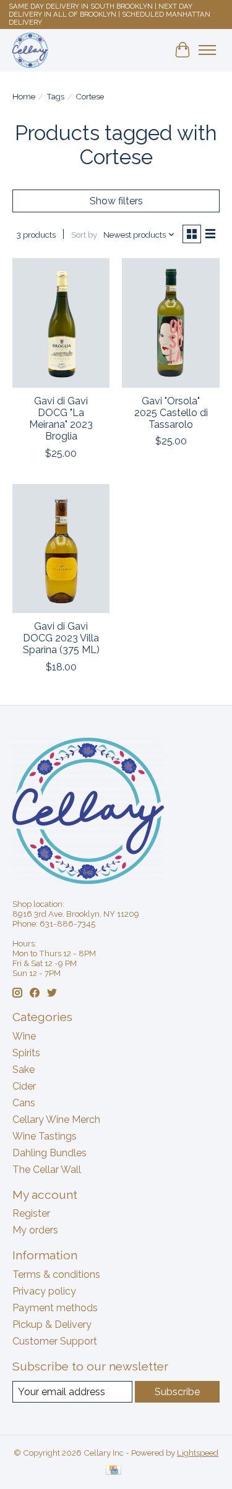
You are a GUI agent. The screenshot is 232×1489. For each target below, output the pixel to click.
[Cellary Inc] (30, 50)
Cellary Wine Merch (56, 1119)
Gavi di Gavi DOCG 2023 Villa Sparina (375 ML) (61, 638)
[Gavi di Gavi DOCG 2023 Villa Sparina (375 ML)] (61, 548)
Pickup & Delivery (52, 1324)
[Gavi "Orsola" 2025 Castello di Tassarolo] (170, 322)
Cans (23, 1103)
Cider (24, 1086)
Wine (24, 1036)
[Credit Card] (113, 1471)
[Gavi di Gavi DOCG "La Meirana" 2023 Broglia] (61, 322)
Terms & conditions (56, 1274)
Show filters (116, 201)
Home (23, 96)
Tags (55, 96)
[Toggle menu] (207, 50)
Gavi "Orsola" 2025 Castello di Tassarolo (171, 412)
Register (31, 1213)
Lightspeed (197, 1453)
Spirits (26, 1053)
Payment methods (55, 1308)
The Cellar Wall (46, 1169)
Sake (23, 1069)
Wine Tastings (44, 1136)
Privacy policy (44, 1291)
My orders (35, 1230)
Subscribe (177, 1392)
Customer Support (54, 1341)
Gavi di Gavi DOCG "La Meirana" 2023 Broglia (61, 419)
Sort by (84, 235)
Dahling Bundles (49, 1153)
